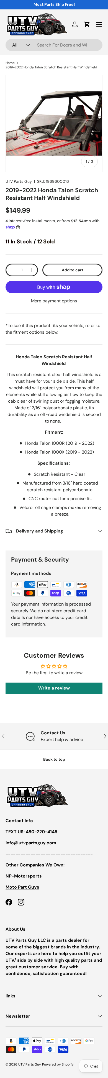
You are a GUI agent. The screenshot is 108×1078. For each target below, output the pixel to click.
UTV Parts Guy (19, 181)
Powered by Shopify (58, 1064)
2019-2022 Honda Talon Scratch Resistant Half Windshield (51, 67)
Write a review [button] (54, 688)
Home (10, 63)
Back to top (54, 759)
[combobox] (54, 45)
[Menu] (99, 24)
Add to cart (72, 269)
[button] (87, 24)
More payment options (54, 301)
